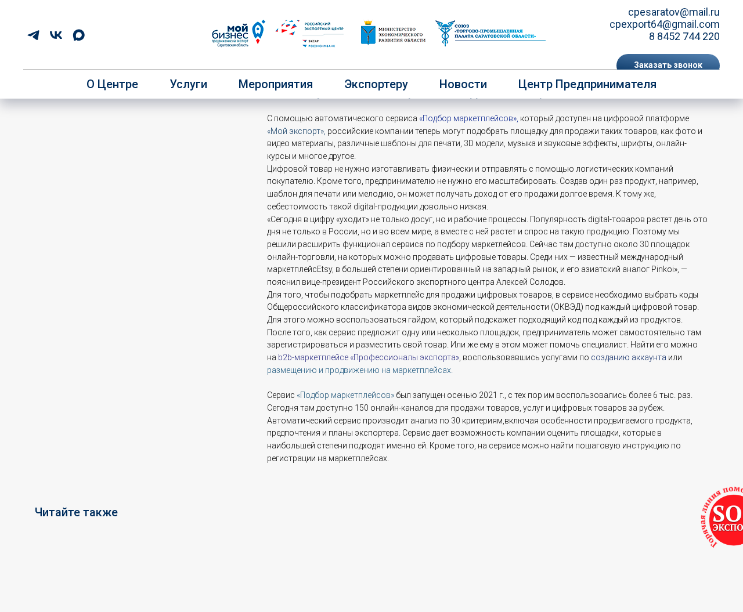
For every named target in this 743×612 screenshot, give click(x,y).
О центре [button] (112, 84)
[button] (668, 65)
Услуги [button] (188, 84)
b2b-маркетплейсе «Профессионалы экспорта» (368, 357)
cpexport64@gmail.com (664, 24)
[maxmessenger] (78, 35)
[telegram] (33, 35)
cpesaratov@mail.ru (674, 12)
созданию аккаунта (628, 357)
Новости (463, 84)
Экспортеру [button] (376, 84)
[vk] (56, 35)
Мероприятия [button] (276, 84)
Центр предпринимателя (587, 84)
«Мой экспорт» (295, 131)
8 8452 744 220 (684, 36)
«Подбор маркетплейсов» (468, 118)
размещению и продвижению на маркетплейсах (359, 370)
